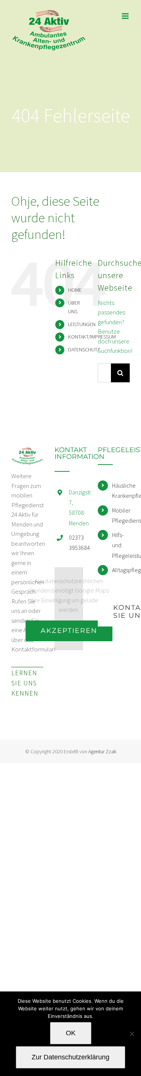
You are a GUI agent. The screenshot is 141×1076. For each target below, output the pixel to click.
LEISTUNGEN (82, 324)
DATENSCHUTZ (84, 349)
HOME (75, 289)
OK (71, 1033)
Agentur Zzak (102, 751)
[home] (27, 451)
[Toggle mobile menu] (126, 16)
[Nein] (131, 1034)
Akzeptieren (69, 631)
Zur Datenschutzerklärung (70, 1057)
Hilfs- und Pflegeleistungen (121, 545)
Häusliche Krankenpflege (121, 490)
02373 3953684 (77, 542)
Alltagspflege (121, 570)
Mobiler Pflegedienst (121, 515)
